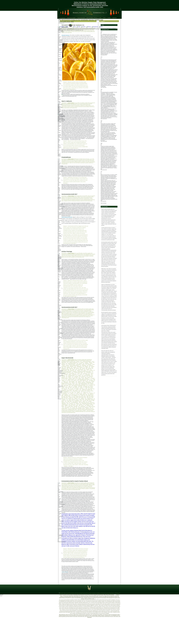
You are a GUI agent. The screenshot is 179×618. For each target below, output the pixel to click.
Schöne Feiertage (67, 251)
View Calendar (103, 203)
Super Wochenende (67, 358)
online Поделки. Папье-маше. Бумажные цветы (110, 612)
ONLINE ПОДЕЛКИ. (90, 605)
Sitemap (1, 594)
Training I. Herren (104, 42)
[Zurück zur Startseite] (89, 12)
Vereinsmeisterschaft (72, 226)
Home (1, 595)
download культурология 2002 (83, 603)
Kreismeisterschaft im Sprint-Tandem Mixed (75, 481)
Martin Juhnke (71, 28)
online (113, 606)
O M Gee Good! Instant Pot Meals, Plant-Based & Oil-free (76, 609)
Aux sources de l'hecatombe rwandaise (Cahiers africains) (70, 599)
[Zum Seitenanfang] (59, 592)
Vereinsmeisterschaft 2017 (69, 194)
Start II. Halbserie (67, 101)
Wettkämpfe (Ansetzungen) (73, 177)
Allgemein (70, 82)
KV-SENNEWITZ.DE (63, 601)
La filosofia (92, 607)
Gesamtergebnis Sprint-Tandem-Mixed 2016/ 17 (71, 513)
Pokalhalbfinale (66, 157)
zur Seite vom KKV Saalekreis (68, 530)
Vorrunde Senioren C (66, 35)
